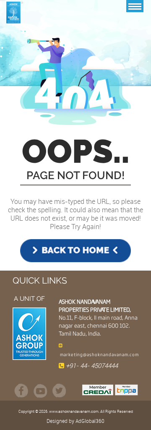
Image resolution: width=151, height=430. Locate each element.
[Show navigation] (134, 6)
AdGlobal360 (90, 420)
